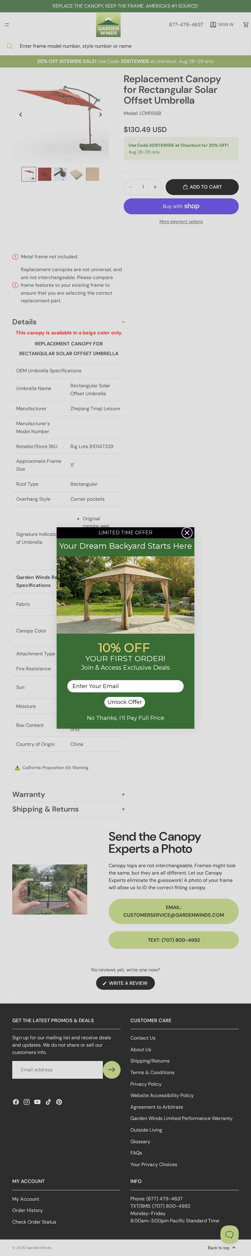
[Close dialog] (187, 533)
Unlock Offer (124, 702)
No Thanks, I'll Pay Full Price (125, 718)
